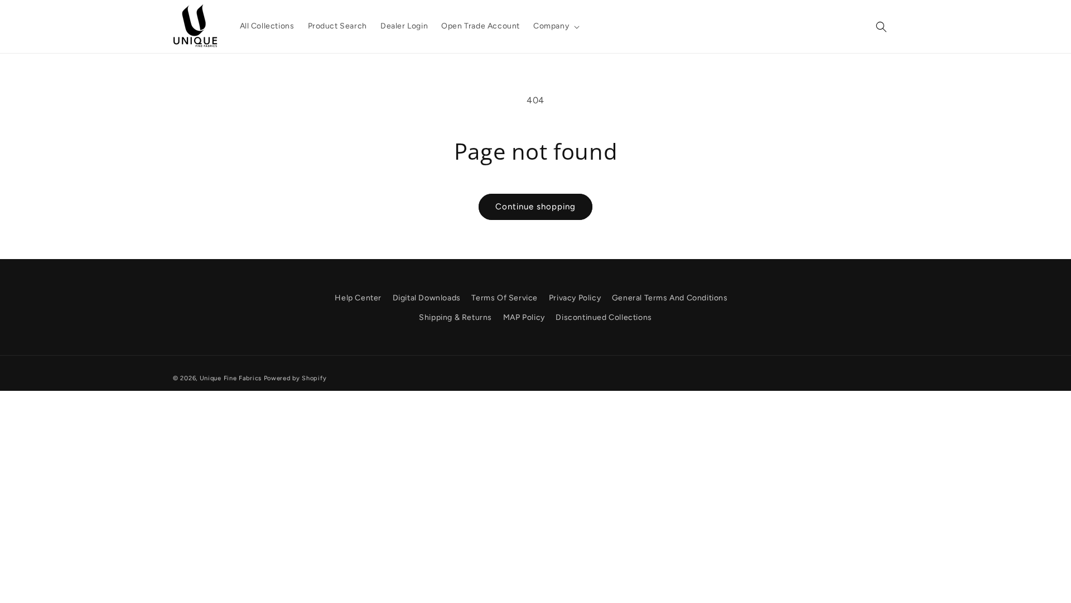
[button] (555, 26)
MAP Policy (524, 317)
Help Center (358, 298)
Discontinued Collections (604, 317)
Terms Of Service (504, 298)
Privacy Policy (575, 298)
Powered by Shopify (295, 378)
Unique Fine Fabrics (231, 378)
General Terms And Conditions (670, 298)
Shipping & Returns (455, 317)
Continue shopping (535, 207)
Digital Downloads (427, 298)
